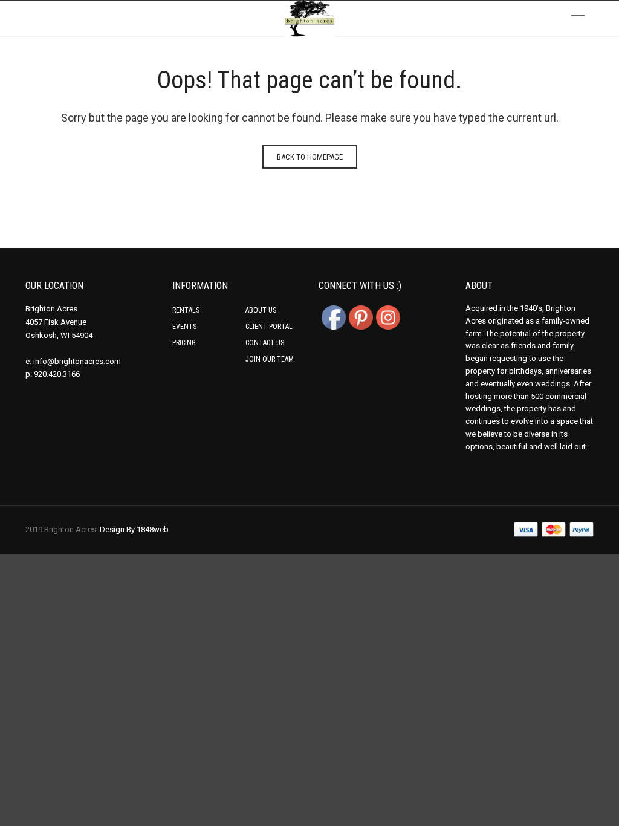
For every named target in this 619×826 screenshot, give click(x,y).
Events (184, 326)
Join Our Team (269, 359)
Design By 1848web (134, 529)
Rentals (185, 310)
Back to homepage (310, 156)
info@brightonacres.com (77, 361)
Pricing (184, 343)
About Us (260, 310)
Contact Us (264, 343)
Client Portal (269, 326)
